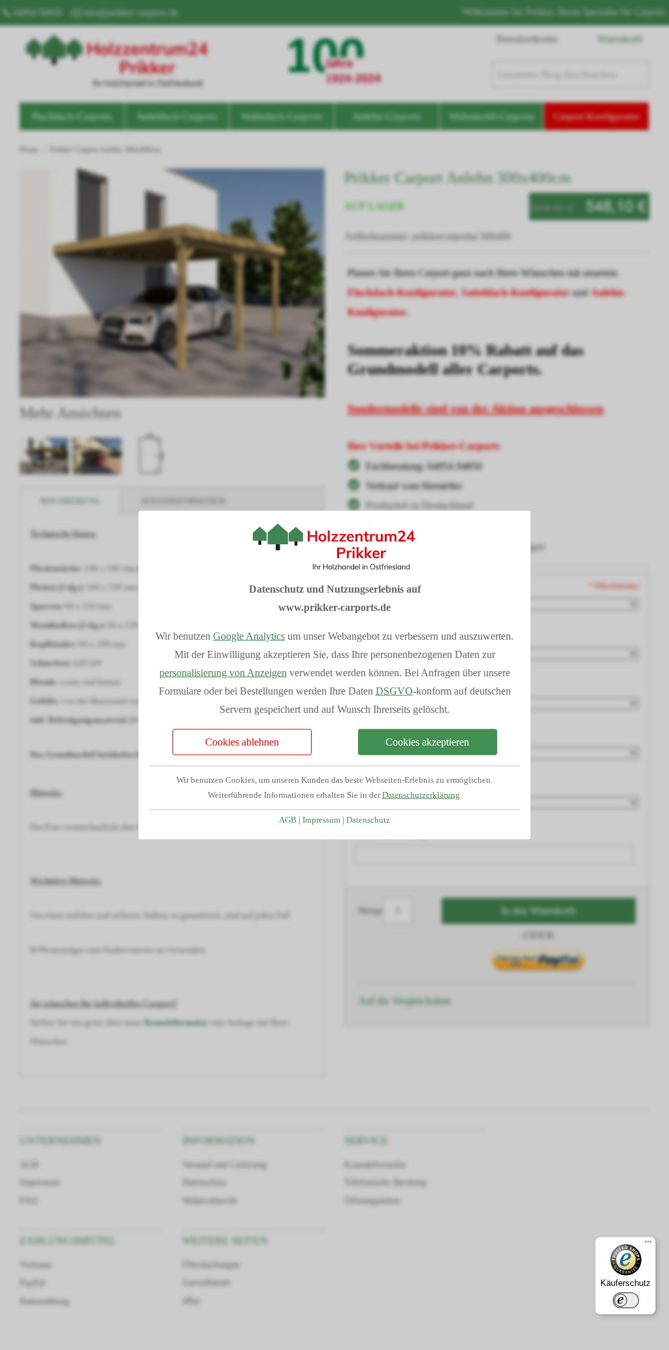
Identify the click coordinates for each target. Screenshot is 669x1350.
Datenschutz (368, 819)
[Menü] (648, 1245)
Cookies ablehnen (242, 741)
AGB (288, 819)
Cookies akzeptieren (427, 741)
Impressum (321, 819)
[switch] (626, 1300)
